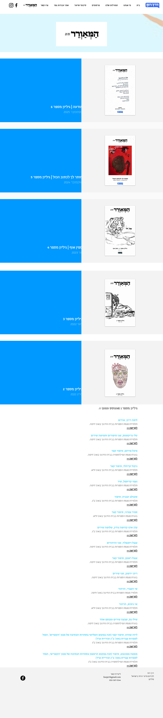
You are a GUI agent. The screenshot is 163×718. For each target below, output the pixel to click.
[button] (112, 5)
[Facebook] (16, 5)
